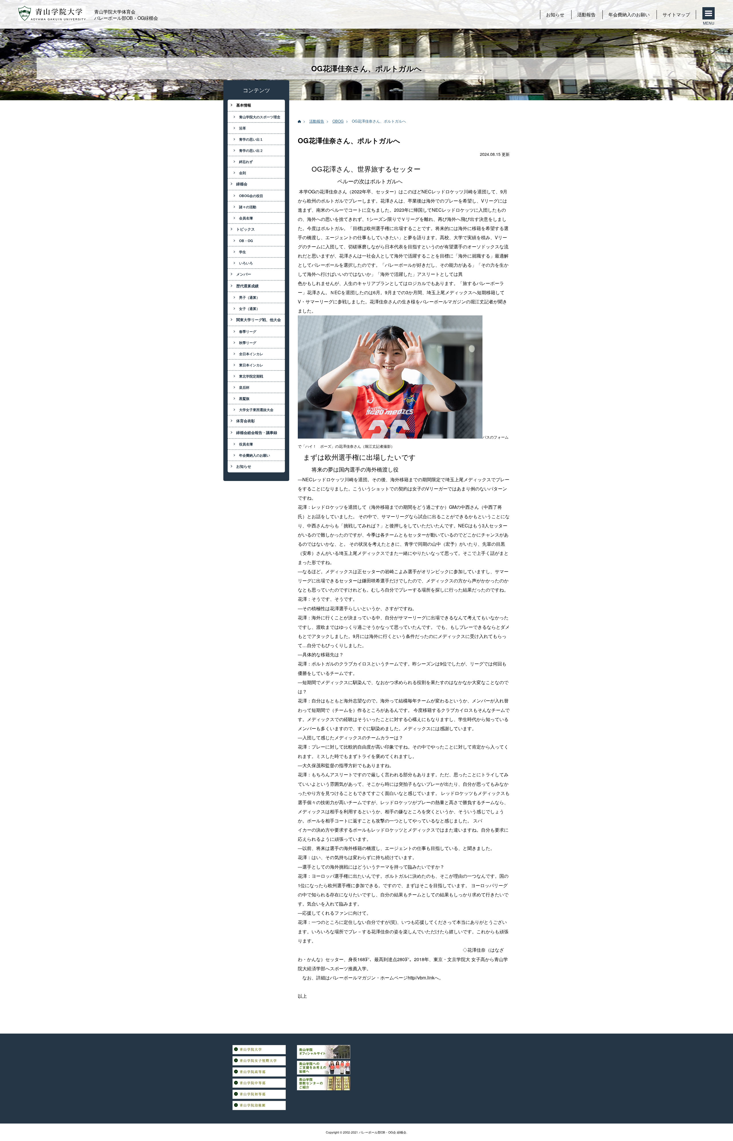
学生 (242, 251)
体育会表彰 (245, 420)
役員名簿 (246, 444)
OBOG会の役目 (251, 195)
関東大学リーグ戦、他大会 (258, 319)
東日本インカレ (251, 365)
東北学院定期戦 (251, 376)
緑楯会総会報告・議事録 (256, 432)
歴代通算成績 (247, 285)
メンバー (243, 274)
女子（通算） (249, 308)
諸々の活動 (247, 206)
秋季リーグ (247, 342)
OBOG (338, 121)
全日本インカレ (251, 353)
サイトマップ (676, 14)
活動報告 (586, 14)
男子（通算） (249, 297)
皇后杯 (244, 387)
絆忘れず (246, 161)
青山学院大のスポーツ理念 (259, 116)
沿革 (242, 128)
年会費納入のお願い (629, 14)
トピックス (245, 229)
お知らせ (555, 14)
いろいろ (246, 263)
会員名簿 (246, 218)
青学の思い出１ (251, 139)
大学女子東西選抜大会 (256, 409)
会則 (242, 172)
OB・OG (246, 240)
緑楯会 (241, 183)
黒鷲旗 (244, 398)
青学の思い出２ (251, 150)
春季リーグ (247, 331)
